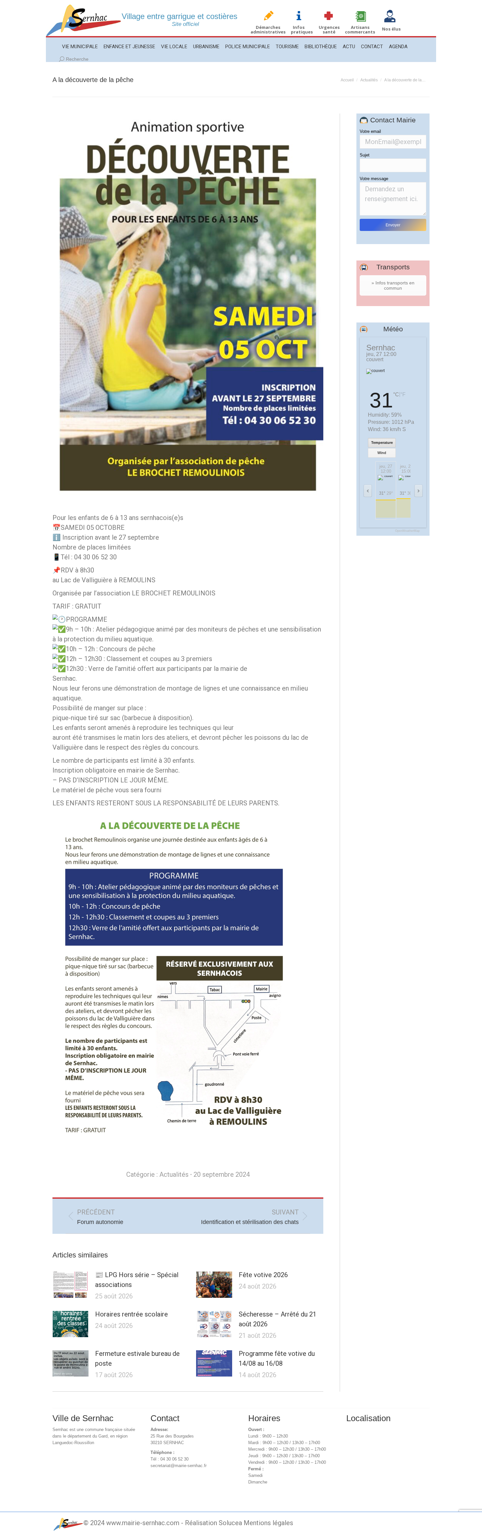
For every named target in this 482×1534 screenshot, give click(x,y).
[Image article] (70, 1285)
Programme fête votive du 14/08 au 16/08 (277, 1358)
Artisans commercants (360, 29)
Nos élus (391, 29)
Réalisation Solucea (213, 1523)
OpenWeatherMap (407, 530)
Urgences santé (329, 29)
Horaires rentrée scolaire (131, 1314)
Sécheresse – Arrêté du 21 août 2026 (277, 1319)
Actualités (174, 1174)
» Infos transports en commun (393, 285)
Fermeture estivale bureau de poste (137, 1358)
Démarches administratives (268, 29)
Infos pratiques (302, 29)
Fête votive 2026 (263, 1275)
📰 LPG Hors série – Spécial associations (136, 1280)
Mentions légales (268, 1523)
